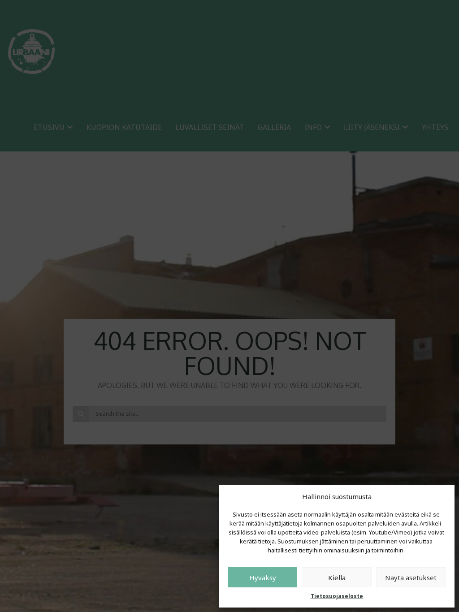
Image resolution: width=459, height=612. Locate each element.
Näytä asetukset (411, 577)
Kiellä (337, 577)
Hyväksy (262, 577)
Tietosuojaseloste (337, 596)
